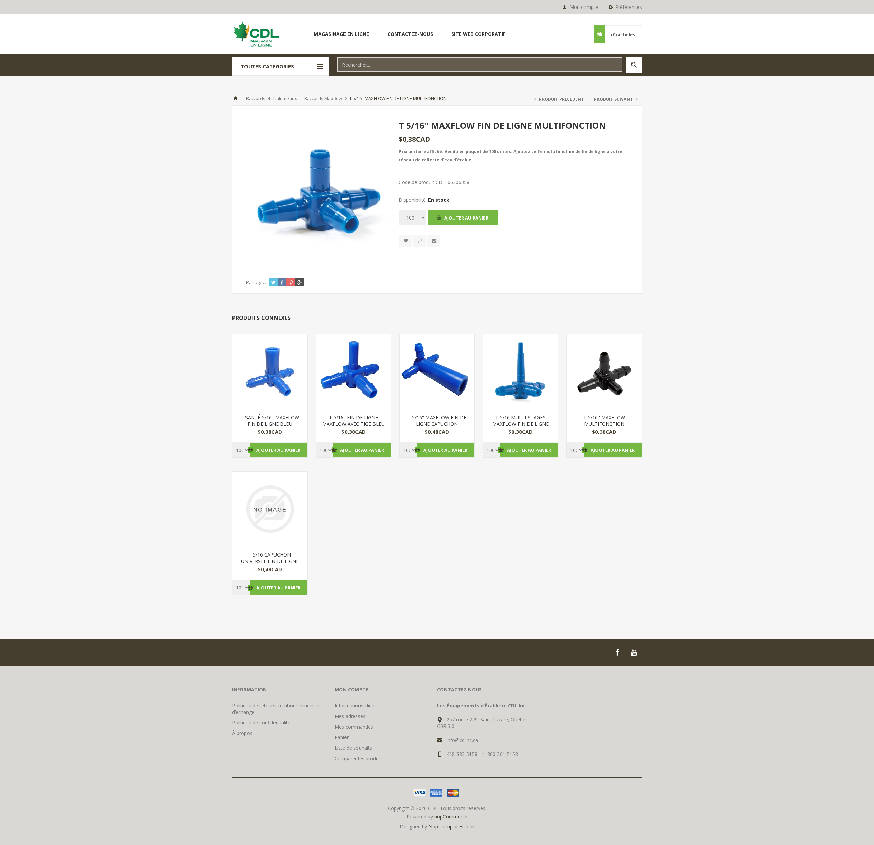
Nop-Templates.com (451, 826)
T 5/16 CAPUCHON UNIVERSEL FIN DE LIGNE (270, 557)
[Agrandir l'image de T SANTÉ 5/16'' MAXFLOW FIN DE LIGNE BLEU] (269, 371)
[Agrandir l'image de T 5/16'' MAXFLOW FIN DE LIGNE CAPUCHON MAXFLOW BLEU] (437, 371)
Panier (342, 737)
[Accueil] (235, 98)
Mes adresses (350, 716)
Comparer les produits (359, 758)
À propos (242, 733)
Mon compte (583, 7)
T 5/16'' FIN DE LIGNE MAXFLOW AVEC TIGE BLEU (353, 420)
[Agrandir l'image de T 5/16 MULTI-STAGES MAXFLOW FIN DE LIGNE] (520, 371)
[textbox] (479, 64)
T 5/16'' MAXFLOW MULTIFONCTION (604, 420)
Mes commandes (354, 726)
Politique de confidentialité (261, 722)
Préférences (628, 7)
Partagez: (256, 282)
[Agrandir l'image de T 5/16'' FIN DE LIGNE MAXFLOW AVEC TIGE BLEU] (353, 371)
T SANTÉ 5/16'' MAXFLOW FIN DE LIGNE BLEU (270, 420)
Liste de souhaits (353, 748)
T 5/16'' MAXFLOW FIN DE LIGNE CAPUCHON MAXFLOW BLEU (437, 424)
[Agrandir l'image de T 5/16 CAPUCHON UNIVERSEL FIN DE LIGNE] (269, 509)
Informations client (355, 705)
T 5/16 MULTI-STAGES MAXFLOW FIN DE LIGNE (520, 420)
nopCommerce (450, 816)
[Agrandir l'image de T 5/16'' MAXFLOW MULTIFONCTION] (604, 371)
